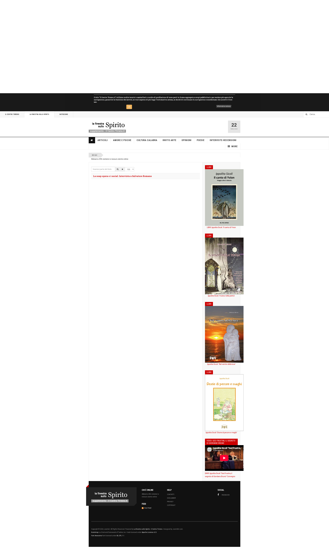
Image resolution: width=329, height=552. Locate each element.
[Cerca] (117, 169)
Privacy (170, 502)
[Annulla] (122, 169)
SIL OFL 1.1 (120, 536)
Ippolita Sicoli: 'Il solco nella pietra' (221, 296)
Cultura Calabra (147, 140)
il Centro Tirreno (12, 114)
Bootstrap (94, 532)
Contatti (170, 494)
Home (92, 140)
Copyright (171, 505)
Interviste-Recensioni (223, 140)
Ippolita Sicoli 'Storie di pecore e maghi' (221, 432)
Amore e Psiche (122, 140)
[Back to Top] (2, 549)
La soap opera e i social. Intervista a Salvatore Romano (122, 176)
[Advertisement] (77, 46)
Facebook (226, 495)
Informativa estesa (224, 106)
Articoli (103, 140)
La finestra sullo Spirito (39, 114)
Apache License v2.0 (149, 532)
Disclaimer (171, 498)
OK (129, 107)
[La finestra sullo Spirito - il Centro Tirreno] (107, 127)
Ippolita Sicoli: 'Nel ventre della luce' (221, 364)
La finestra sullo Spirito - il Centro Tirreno (148, 529)
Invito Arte (169, 140)
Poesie (200, 140)
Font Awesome (96, 536)
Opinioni (186, 140)
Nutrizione (64, 114)
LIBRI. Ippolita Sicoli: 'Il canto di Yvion (221, 227)
